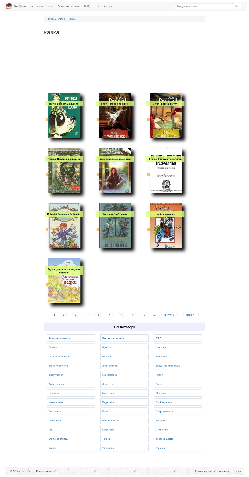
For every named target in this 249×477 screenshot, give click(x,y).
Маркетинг (108, 393)
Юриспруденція (204, 471)
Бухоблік (107, 347)
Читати (63, 128)
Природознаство (165, 411)
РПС (51, 429)
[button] (71, 338)
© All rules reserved (20, 471)
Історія (159, 374)
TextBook (20, 6)
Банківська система (68, 6)
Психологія (55, 420)
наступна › (169, 314)
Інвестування (56, 374)
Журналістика (110, 365)
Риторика (161, 420)
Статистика (162, 429)
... (96, 6)
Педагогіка (108, 402)
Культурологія (56, 383)
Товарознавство (164, 438)
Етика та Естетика (58, 365)
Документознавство (59, 356)
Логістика (54, 393)
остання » (190, 314)
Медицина (161, 393)
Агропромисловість (42, 6)
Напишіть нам (44, 471)
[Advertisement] (124, 64)
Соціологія (108, 429)
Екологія (107, 356)
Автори (108, 6)
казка (72, 18)
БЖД (86, 6)
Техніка (106, 438)
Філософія (108, 447)
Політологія (55, 411)
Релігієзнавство (110, 420)
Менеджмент (56, 402)
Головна (51, 18)
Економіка (161, 356)
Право (105, 411)
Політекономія (164, 402)
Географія (161, 347)
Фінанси (160, 447)
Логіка (159, 383)
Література (108, 383)
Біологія (53, 347)
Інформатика (109, 374)
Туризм (53, 447)
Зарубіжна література (168, 365)
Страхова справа (58, 438)
